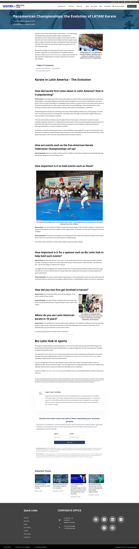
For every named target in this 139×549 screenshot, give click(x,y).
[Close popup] (103, 205)
